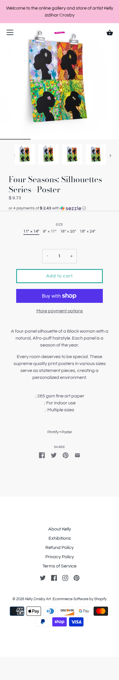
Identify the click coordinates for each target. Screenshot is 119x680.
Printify (53, 432)
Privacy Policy (59, 556)
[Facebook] (54, 577)
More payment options (59, 311)
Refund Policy (59, 547)
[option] (24, 155)
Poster (67, 432)
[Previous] (14, 155)
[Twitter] (43, 577)
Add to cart (59, 276)
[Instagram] (65, 577)
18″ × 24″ (88, 231)
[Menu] (10, 33)
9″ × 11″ (50, 231)
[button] (59, 208)
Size (59, 224)
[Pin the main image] (65, 455)
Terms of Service (59, 566)
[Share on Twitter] (54, 455)
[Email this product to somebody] (77, 455)
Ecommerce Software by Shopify (80, 599)
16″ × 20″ (68, 231)
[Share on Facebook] (42, 455)
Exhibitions (60, 538)
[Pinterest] (76, 577)
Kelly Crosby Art (38, 599)
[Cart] (109, 32)
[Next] (110, 155)
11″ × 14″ (31, 231)
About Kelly (59, 529)
